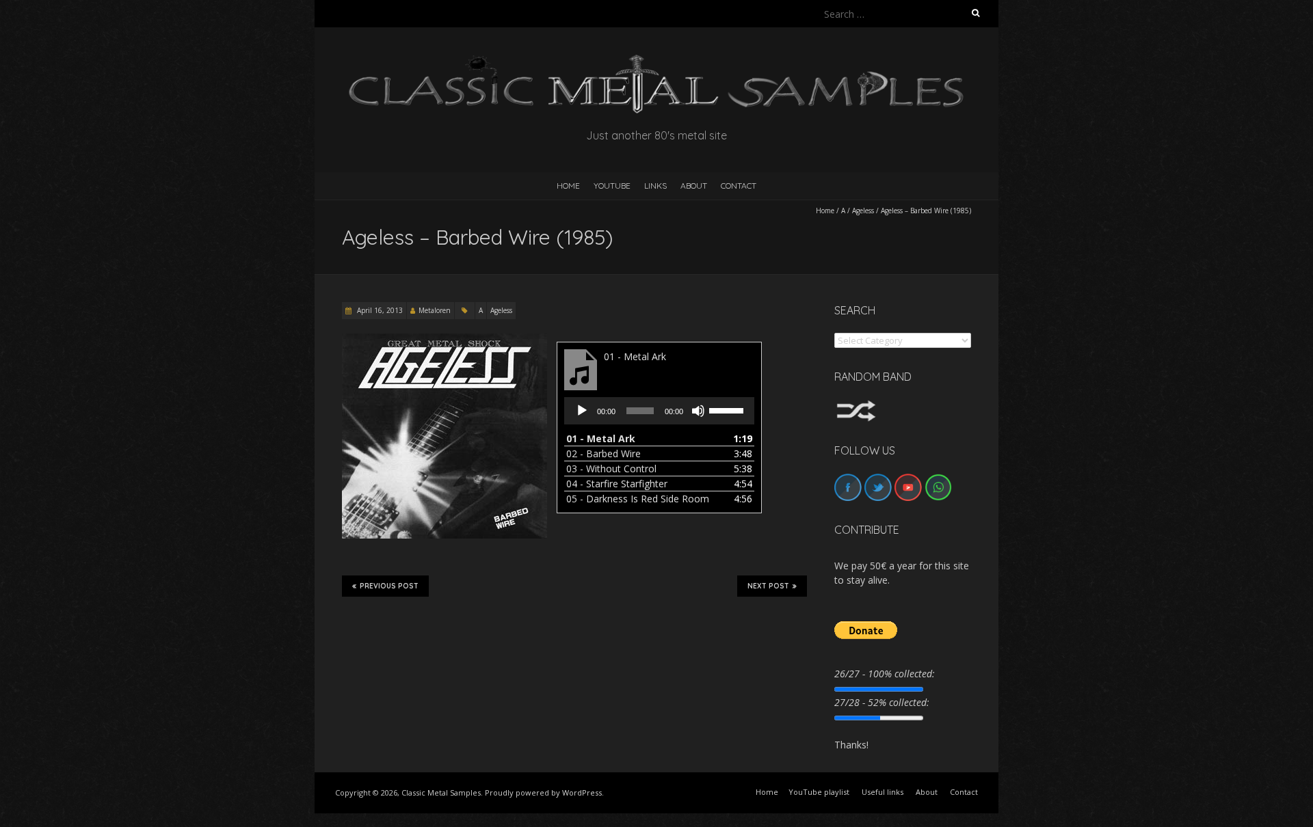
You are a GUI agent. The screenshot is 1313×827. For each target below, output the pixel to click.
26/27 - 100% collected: (884, 673)
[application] (659, 410)
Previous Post (389, 586)
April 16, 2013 (379, 310)
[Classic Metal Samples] (656, 61)
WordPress (582, 792)
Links (655, 185)
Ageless (863, 210)
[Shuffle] (856, 406)
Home (825, 210)
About (693, 185)
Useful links (882, 792)
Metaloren (435, 310)
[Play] (582, 411)
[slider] (728, 409)
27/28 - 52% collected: (881, 702)
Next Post (768, 586)
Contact (738, 185)
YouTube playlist (818, 792)
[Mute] (698, 411)
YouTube (612, 185)
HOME (568, 185)
